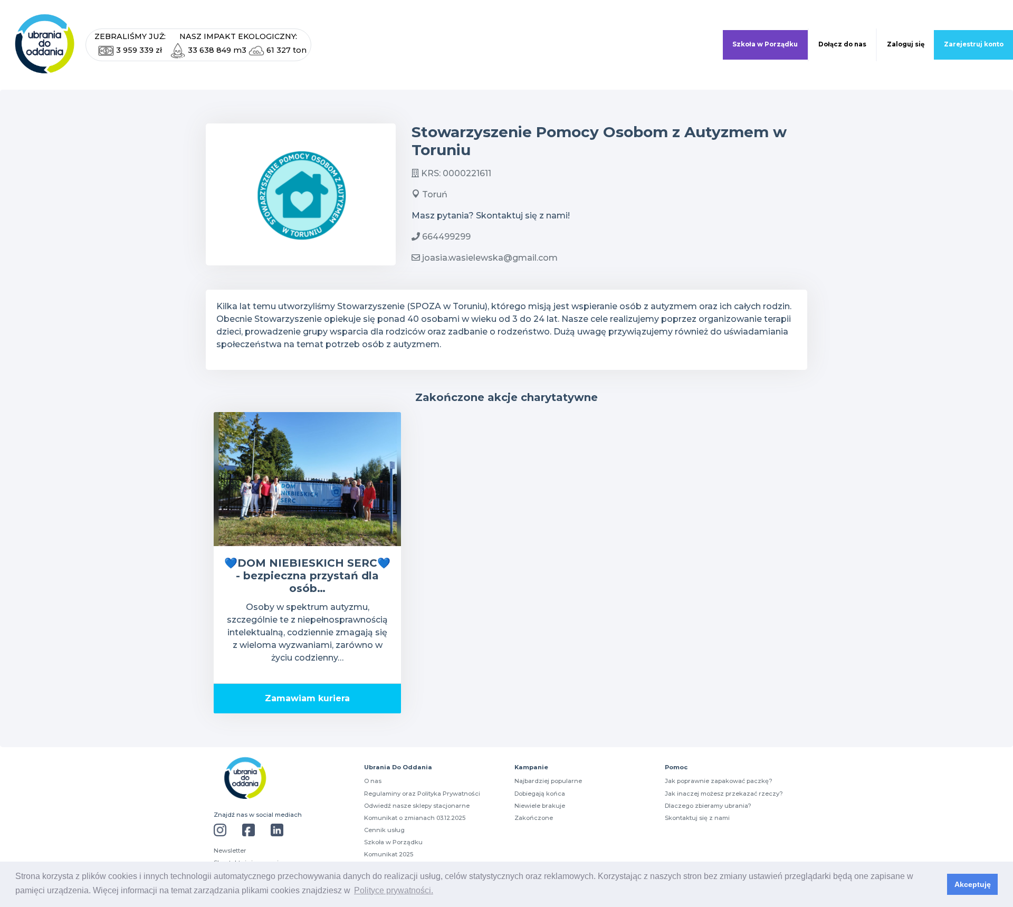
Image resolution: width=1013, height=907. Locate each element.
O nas (372, 781)
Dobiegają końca (539, 793)
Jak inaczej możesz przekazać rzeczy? (724, 793)
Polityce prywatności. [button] (393, 890)
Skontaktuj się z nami (697, 818)
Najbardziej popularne (548, 781)
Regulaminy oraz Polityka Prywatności (422, 793)
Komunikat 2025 (388, 854)
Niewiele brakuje (539, 805)
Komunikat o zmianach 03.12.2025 (414, 818)
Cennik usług (384, 830)
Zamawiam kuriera (307, 698)
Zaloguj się (905, 44)
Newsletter (230, 850)
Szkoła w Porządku (765, 44)
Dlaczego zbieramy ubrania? (708, 805)
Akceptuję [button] (972, 884)
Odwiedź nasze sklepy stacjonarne (417, 805)
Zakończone (533, 818)
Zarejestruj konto (974, 44)
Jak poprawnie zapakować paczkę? (718, 781)
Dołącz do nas (842, 44)
